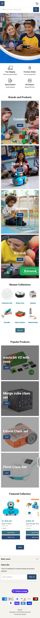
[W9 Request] (30, 83)
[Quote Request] (10, 83)
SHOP (20, 547)
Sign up (32, 577)
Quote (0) (38, 462)
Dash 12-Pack (6, 524)
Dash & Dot (5, 526)
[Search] (36, 9)
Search (20, 610)
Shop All (20, 330)
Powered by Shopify (20, 614)
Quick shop (10, 532)
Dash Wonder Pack (32, 524)
